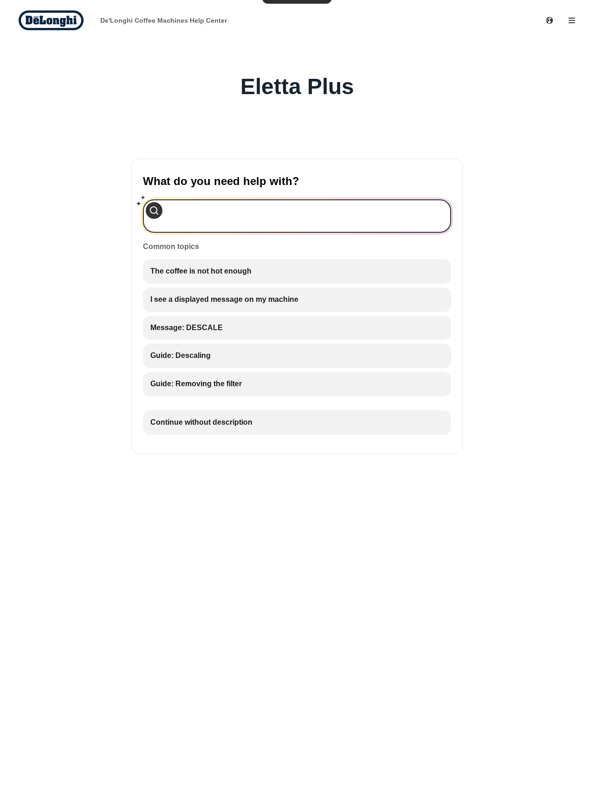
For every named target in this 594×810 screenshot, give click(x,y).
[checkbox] (297, 271)
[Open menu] (572, 20)
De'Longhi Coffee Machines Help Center (163, 20)
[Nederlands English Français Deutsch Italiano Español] (549, 20)
